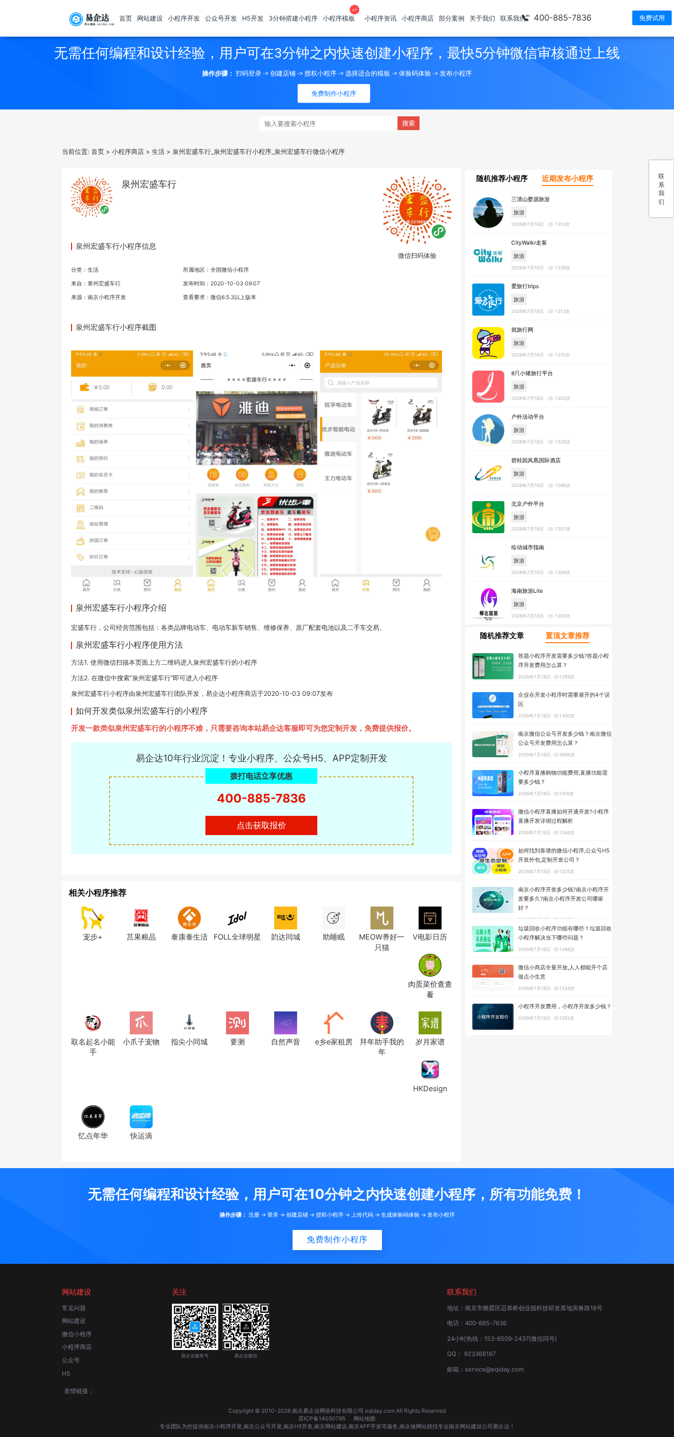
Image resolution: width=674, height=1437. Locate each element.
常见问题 (74, 1307)
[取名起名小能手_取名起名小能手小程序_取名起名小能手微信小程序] (93, 1022)
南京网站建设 (330, 1426)
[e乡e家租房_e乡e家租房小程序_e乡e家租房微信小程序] (333, 1022)
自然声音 (285, 1041)
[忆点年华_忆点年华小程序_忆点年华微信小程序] (93, 1116)
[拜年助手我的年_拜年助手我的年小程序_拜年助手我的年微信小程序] (381, 1022)
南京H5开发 (298, 1426)
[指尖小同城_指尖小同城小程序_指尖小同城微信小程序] (189, 1022)
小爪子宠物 (141, 1041)
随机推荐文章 (502, 635)
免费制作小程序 (337, 1239)
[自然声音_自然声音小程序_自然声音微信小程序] (285, 1022)
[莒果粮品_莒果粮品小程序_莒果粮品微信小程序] (141, 917)
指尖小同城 (189, 1041)
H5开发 (253, 18)
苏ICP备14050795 (322, 1418)
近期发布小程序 (567, 178)
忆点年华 (93, 1135)
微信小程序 (77, 1334)
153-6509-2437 (506, 1338)
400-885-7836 (562, 17)
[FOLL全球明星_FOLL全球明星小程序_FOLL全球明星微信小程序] (237, 917)
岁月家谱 (430, 1041)
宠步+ (93, 936)
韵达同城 (285, 936)
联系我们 (513, 18)
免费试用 (652, 18)
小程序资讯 (381, 18)
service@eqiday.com (494, 1369)
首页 (125, 18)
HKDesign (430, 1088)
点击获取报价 (261, 825)
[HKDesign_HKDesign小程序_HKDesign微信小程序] (430, 1069)
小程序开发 (184, 18)
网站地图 (365, 1418)
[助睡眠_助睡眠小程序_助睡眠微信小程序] (333, 917)
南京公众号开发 (262, 1426)
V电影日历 (430, 936)
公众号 (71, 1360)
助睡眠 (334, 936)
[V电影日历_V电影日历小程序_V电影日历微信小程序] (430, 917)
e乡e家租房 (334, 1041)
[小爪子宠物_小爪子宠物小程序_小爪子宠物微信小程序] (141, 1022)
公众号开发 (221, 18)
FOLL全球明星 (237, 936)
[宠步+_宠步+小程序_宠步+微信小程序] (93, 917)
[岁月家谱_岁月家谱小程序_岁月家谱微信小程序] (430, 1022)
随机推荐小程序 (502, 178)
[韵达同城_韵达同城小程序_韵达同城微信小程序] (285, 917)
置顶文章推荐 (568, 635)
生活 (93, 269)
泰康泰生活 (189, 936)
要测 (237, 1041)
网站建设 (150, 18)
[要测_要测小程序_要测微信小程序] (237, 1022)
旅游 (519, 212)
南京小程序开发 (107, 297)
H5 (66, 1373)
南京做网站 (413, 1426)
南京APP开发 (364, 1426)
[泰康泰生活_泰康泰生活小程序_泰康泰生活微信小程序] (189, 917)
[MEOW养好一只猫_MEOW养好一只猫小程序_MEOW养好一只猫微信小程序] (381, 917)
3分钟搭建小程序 (293, 18)
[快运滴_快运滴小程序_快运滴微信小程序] (141, 1116)
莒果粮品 (141, 936)
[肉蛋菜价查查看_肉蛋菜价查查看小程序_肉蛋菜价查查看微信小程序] (430, 964)
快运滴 (141, 1135)
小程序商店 (418, 18)
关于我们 (482, 18)
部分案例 (451, 18)
